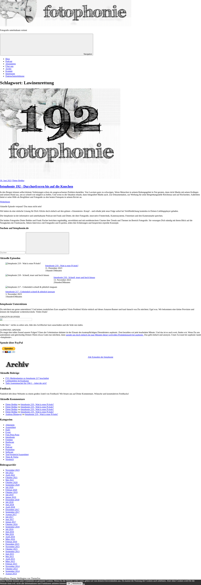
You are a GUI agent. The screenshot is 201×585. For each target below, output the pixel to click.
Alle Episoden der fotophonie (100, 357)
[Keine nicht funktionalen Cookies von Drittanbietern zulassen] (84, 584)
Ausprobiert (10, 427)
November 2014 (12, 566)
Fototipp (9, 440)
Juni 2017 (9, 519)
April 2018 (10, 507)
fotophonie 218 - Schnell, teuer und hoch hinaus (74, 277)
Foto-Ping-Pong (12, 435)
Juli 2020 (9, 487)
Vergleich (9, 459)
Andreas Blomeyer (13, 414)
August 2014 (11, 574)
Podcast (8, 61)
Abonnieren (10, 64)
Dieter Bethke (18, 180)
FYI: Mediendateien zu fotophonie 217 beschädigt (27, 378)
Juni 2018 (9, 504)
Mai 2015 (9, 556)
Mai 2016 (9, 534)
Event (8, 432)
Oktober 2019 (11, 492)
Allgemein (9, 425)
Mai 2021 (9, 480)
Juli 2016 (9, 529)
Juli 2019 (9, 495)
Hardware (9, 442)
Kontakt (8, 71)
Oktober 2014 (11, 569)
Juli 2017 (9, 517)
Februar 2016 (11, 541)
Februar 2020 (11, 490)
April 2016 (10, 537)
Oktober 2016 (11, 524)
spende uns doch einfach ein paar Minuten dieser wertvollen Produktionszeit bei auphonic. (105, 335)
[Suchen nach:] (13, 252)
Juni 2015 (9, 554)
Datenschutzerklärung (14, 76)
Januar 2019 (10, 497)
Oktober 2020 (11, 482)
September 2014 (12, 571)
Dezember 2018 (12, 500)
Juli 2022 (9, 472)
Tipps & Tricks (11, 457)
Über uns (9, 66)
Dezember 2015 (12, 544)
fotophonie (10, 437)
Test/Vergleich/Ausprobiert (17, 454)
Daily (7, 430)
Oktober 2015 (11, 549)
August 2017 (11, 514)
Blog (7, 59)
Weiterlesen (5, 202)
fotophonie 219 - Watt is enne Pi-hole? (61, 265)
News (8, 444)
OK (69, 584)
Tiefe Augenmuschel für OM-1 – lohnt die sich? (26, 383)
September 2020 (12, 485)
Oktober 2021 (11, 477)
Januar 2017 (10, 522)
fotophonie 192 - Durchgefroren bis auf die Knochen (36, 186)
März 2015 (10, 561)
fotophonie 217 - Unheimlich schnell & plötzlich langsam (30, 292)
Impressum (10, 73)
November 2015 (12, 546)
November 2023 (12, 470)
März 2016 (10, 539)
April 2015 (10, 559)
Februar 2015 (11, 564)
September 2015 (12, 551)
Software (9, 452)
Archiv (8, 69)
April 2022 (10, 475)
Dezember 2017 (12, 509)
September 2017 (12, 512)
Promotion (9, 449)
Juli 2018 (9, 502)
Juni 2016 (9, 532)
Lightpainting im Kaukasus (17, 381)
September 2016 (12, 527)
